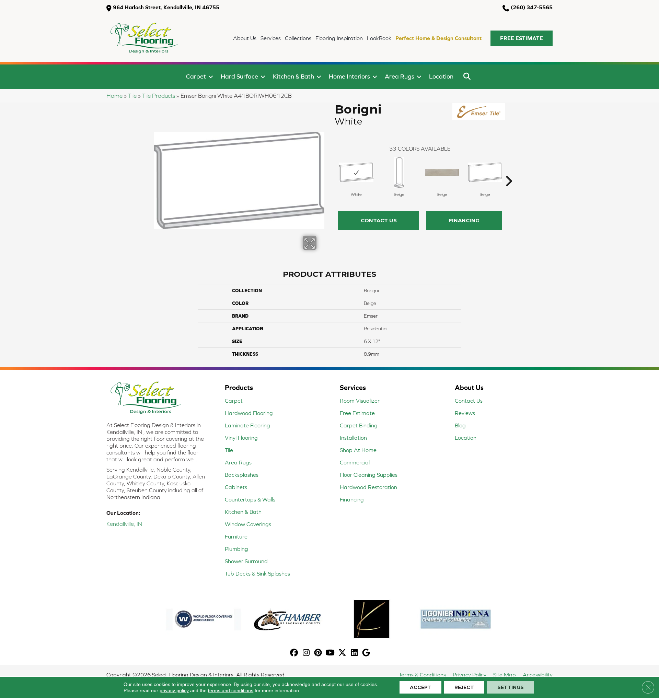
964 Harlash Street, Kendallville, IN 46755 (166, 7)
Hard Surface (239, 76)
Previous (331, 170)
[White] (356, 172)
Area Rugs (399, 76)
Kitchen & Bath (293, 76)
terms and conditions (230, 690)
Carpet (196, 76)
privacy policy (174, 690)
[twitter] (342, 653)
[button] (521, 38)
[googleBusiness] (366, 653)
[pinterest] (318, 653)
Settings (510, 687)
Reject (464, 687)
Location (441, 76)
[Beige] (399, 172)
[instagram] (306, 653)
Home (114, 95)
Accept (420, 687)
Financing (464, 220)
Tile (132, 95)
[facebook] (294, 653)
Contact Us (379, 220)
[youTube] (330, 653)
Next (509, 170)
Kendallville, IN (124, 524)
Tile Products (158, 95)
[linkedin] (354, 653)
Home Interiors (349, 76)
